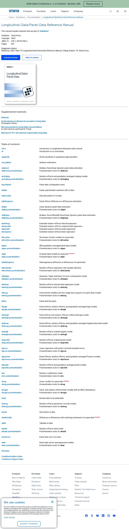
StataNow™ (44, 31)
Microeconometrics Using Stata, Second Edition (21, 127)
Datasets (5, 117)
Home (11, 17)
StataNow (72, 253)
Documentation (34, 17)
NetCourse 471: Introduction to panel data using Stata (24, 133)
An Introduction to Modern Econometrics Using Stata (23, 121)
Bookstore (20, 17)
